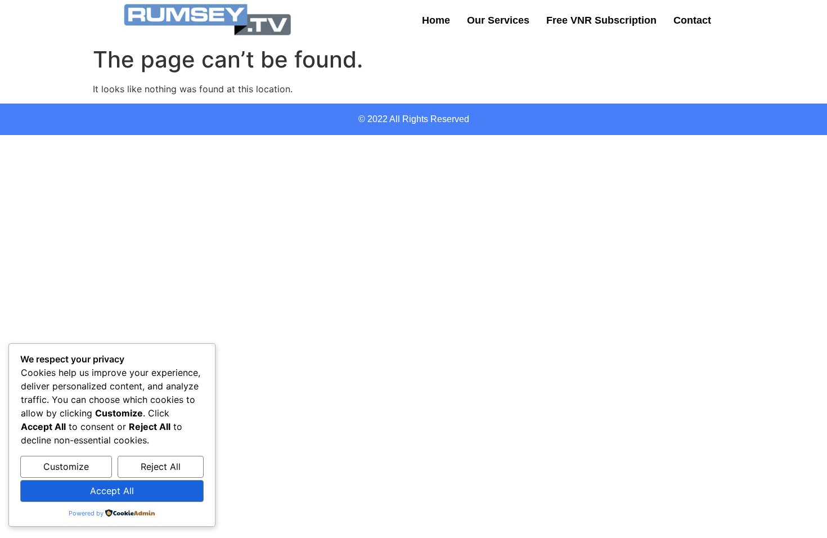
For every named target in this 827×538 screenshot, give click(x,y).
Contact (692, 20)
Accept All (112, 490)
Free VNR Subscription (601, 20)
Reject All (161, 466)
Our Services (498, 20)
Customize (66, 466)
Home (436, 20)
